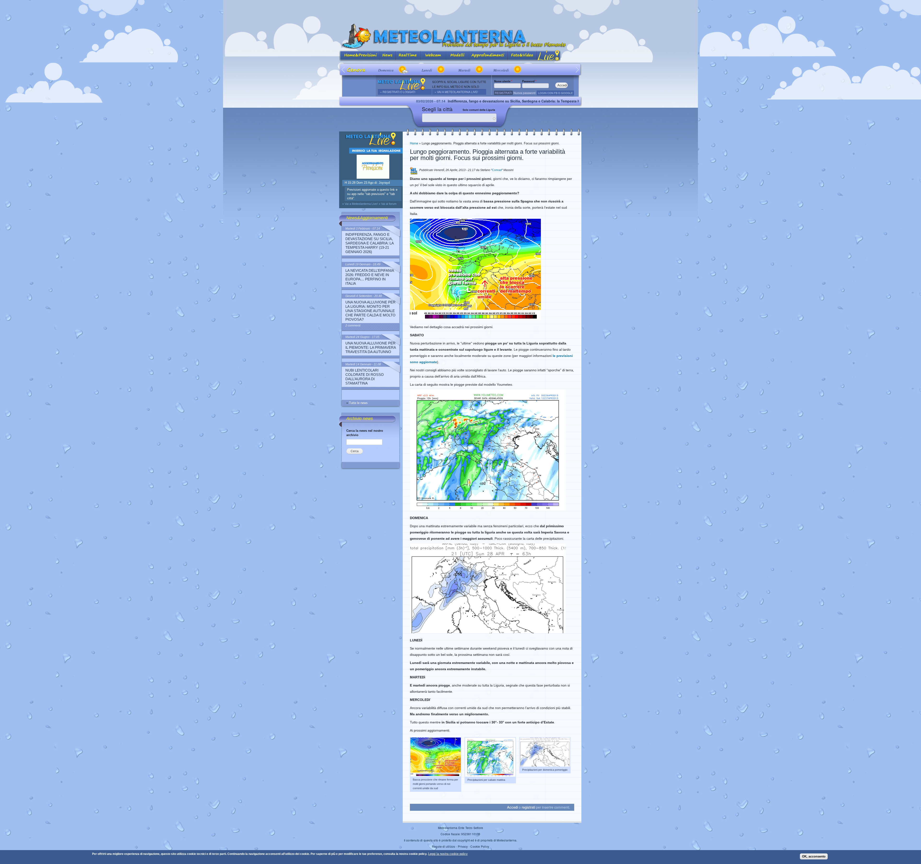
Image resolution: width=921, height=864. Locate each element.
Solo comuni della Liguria (479, 110)
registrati (528, 807)
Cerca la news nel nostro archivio (364, 433)
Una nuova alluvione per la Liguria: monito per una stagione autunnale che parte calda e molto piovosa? (370, 310)
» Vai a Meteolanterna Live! (456, 92)
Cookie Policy (479, 846)
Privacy (463, 846)
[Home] (460, 36)
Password (529, 81)
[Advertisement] (460, 11)
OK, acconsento (814, 856)
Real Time (408, 56)
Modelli (457, 56)
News (388, 56)
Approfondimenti (488, 56)
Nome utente (503, 81)
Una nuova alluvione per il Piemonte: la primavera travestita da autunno (370, 347)
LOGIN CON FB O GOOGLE (555, 93)
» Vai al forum (387, 204)
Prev (344, 69)
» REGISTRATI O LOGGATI (397, 92)
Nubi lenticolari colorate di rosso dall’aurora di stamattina (364, 376)
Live (549, 56)
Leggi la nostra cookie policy (448, 854)
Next (577, 69)
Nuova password (525, 93)
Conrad (497, 170)
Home (414, 143)
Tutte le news (358, 403)
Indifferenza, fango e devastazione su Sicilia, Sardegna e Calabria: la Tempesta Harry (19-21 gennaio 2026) (459, 101)
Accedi (512, 807)
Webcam (433, 56)
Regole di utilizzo (443, 846)
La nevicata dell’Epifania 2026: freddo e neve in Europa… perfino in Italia (369, 276)
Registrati (503, 93)
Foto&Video (522, 56)
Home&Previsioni (359, 56)
